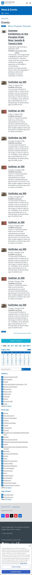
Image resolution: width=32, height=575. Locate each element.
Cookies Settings (16, 567)
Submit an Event (16, 341)
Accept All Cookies (16, 572)
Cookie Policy (23, 563)
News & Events (9, 9)
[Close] (30, 546)
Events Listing (4, 18)
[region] (16, 559)
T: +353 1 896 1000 (6, 533)
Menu (7, 13)
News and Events (5, 507)
